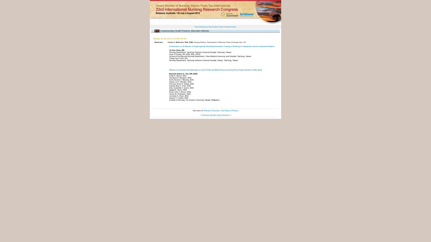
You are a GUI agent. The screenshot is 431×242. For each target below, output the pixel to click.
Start (196, 27)
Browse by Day (206, 27)
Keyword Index (230, 27)
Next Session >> (224, 115)
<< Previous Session (208, 115)
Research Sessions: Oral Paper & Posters (221, 111)
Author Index (218, 27)
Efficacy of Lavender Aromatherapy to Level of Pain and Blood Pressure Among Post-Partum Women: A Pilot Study (215, 70)
